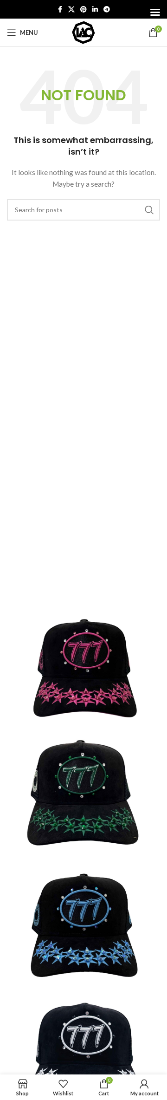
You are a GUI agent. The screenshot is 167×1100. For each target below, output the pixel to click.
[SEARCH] (149, 210)
